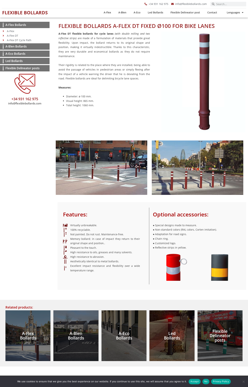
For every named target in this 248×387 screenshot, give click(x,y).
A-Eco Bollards (15, 54)
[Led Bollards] (3, 61)
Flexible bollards (25, 12)
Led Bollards (155, 12)
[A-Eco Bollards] (3, 53)
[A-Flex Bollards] (3, 25)
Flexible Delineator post (185, 12)
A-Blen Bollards (16, 46)
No (206, 381)
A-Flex (107, 12)
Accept (194, 381)
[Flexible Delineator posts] (3, 68)
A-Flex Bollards (15, 25)
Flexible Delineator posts (22, 68)
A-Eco (137, 12)
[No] (243, 381)
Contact (212, 12)
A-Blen (122, 12)
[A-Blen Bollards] (3, 46)
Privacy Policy (221, 381)
